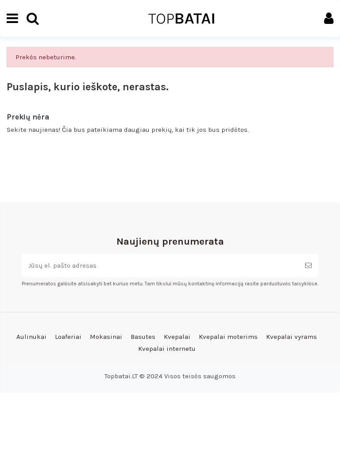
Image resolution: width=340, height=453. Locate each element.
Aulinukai (31, 337)
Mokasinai (106, 337)
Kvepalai (177, 337)
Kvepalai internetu (167, 349)
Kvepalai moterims (228, 337)
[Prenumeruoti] (308, 265)
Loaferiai (68, 337)
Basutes (143, 337)
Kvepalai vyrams (291, 337)
